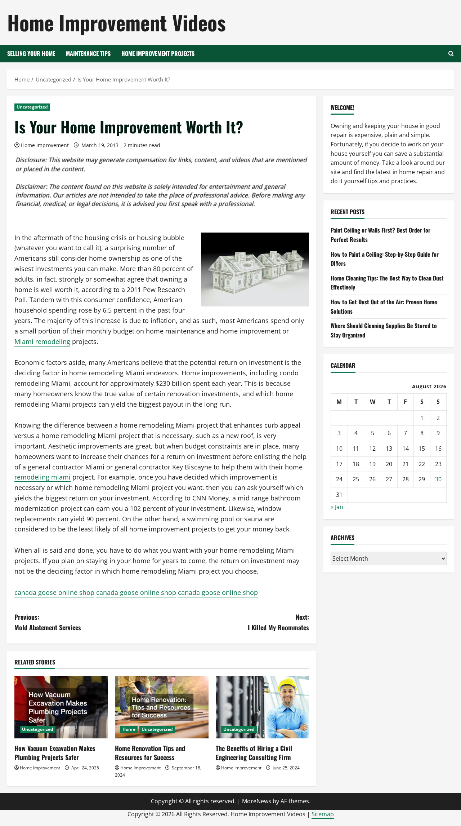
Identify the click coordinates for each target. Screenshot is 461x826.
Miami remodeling (42, 341)
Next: (278, 622)
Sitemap (323, 814)
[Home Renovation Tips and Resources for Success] (161, 707)
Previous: (47, 622)
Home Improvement (45, 145)
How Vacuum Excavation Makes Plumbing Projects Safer (54, 752)
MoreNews (256, 801)
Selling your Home (31, 53)
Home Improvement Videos (116, 22)
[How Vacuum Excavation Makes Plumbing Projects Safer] (61, 707)
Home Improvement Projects (157, 53)
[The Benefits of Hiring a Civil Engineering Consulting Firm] (262, 707)
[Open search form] (451, 54)
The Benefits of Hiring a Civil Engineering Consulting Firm (254, 752)
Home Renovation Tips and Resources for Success (150, 752)
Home (128, 729)
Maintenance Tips (88, 53)
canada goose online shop (54, 592)
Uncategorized (32, 107)
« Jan (337, 507)
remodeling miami (42, 477)
